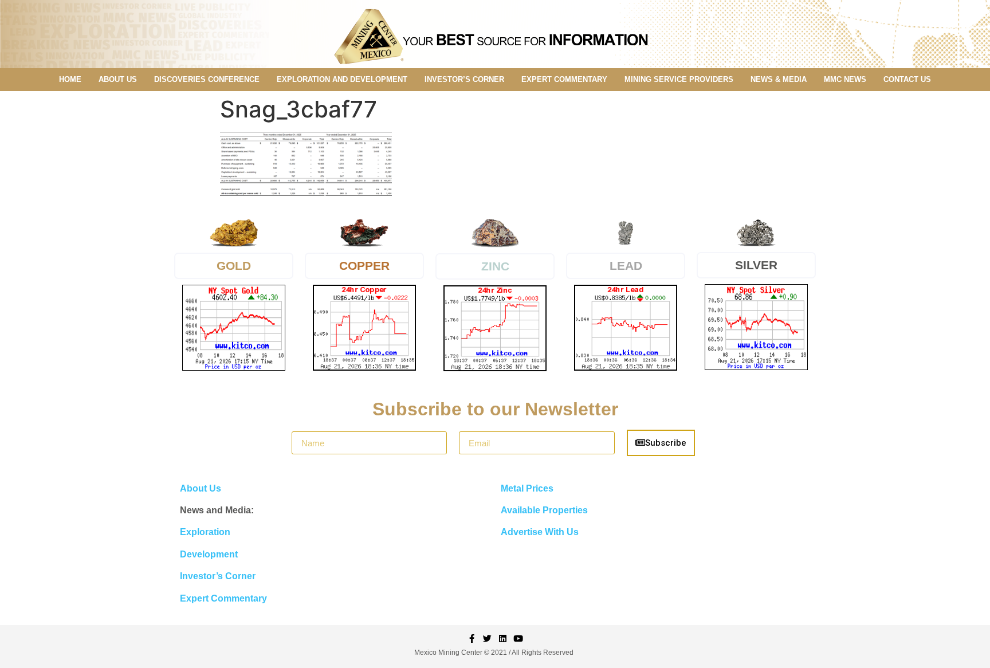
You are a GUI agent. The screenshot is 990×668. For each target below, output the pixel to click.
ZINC (495, 266)
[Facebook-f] (472, 638)
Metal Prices (527, 488)
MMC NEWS (845, 79)
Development (209, 554)
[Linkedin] (502, 638)
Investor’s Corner (218, 576)
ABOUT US (118, 79)
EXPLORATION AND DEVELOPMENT (342, 79)
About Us (200, 488)
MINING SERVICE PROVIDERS (678, 79)
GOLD (234, 265)
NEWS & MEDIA (779, 79)
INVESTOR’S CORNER (464, 79)
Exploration (205, 532)
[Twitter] (487, 638)
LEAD (626, 265)
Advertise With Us (540, 532)
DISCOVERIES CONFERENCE (207, 79)
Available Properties (544, 510)
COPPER (364, 265)
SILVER (756, 265)
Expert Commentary (223, 598)
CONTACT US (907, 79)
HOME (70, 79)
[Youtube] (518, 638)
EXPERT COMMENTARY (564, 79)
